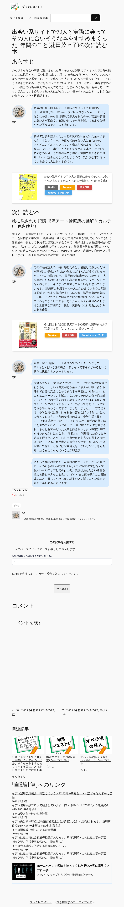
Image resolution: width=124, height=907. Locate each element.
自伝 (16, 505)
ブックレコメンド (32, 6)
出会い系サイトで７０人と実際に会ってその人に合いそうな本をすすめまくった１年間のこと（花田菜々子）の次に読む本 (27, 763)
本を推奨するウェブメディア (74, 902)
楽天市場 (84, 187)
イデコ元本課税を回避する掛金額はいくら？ (39, 845)
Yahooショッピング (58, 192)
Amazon (67, 187)
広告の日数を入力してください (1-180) (32, 555)
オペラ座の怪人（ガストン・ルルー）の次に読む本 (95, 760)
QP (23, 513)
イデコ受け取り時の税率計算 (30, 813)
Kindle (51, 187)
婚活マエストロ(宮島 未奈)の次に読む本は (60, 758)
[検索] (95, 17)
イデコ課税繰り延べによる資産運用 (34, 829)
